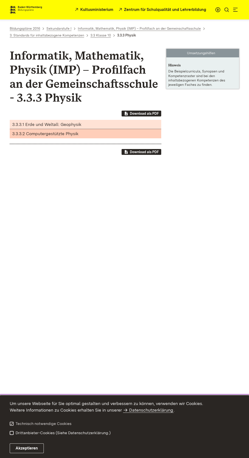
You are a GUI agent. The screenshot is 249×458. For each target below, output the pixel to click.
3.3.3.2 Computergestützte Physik (45, 133)
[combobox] (218, 10)
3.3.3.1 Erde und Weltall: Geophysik (46, 124)
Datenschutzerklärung (151, 410)
